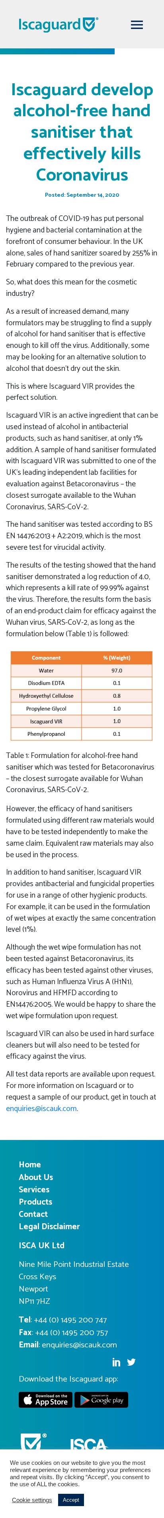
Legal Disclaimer (49, 1227)
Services (34, 1190)
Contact (33, 1214)
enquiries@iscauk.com (41, 1109)
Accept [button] (71, 1500)
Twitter (131, 1362)
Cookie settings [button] (32, 1500)
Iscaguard (75, 25)
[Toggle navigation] (137, 25)
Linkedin (116, 1362)
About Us (36, 1177)
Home (30, 1165)
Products (35, 1202)
